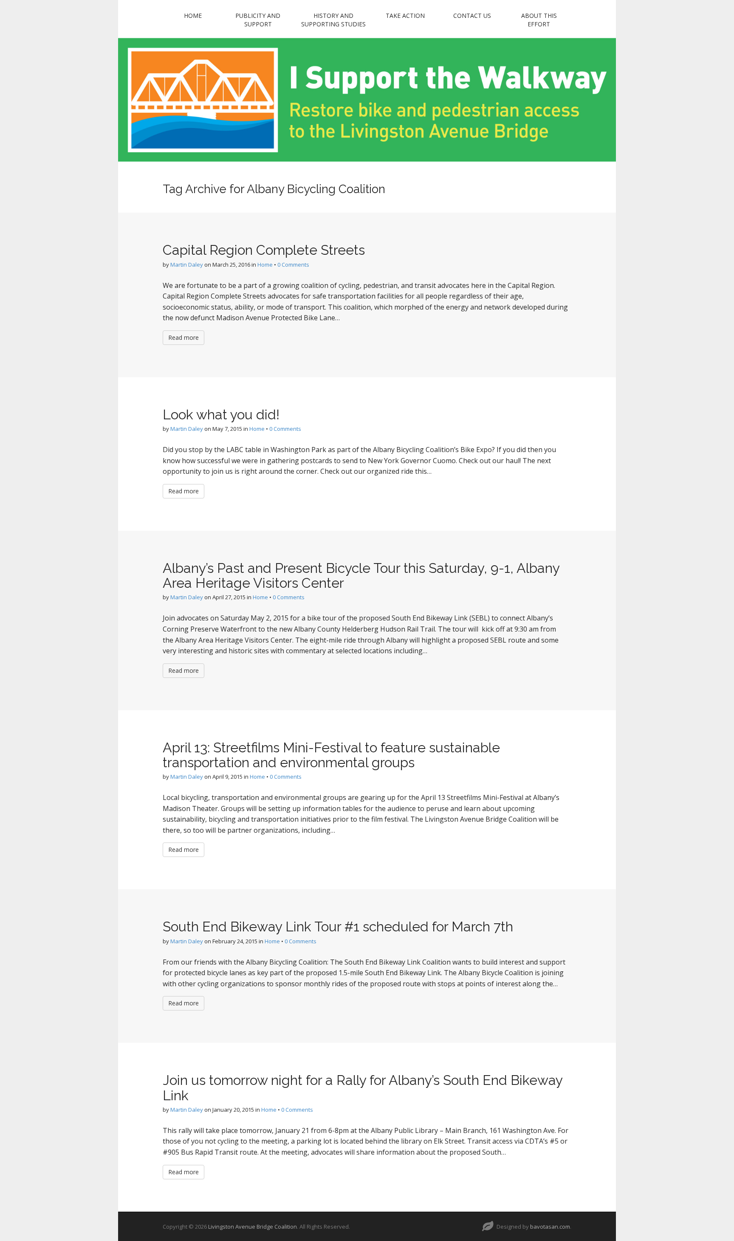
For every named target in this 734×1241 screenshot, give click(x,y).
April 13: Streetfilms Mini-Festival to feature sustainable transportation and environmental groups (331, 755)
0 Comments (293, 264)
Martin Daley (186, 264)
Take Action (405, 15)
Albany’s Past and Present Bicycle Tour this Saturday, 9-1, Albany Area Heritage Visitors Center (361, 575)
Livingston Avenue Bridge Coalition (252, 1226)
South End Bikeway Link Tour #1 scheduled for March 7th (338, 926)
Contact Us (472, 15)
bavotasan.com (550, 1226)
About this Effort (539, 19)
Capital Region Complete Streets (264, 250)
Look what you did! (221, 414)
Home (193, 15)
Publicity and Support (257, 19)
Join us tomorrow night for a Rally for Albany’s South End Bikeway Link (362, 1087)
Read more (183, 337)
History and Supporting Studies (333, 19)
